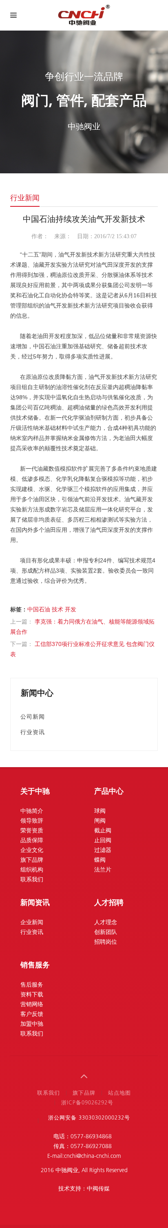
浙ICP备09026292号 (87, 1103)
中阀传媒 (98, 1189)
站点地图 (119, 1093)
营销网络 (31, 1005)
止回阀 (102, 841)
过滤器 (102, 850)
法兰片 (102, 870)
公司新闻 (32, 716)
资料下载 (31, 995)
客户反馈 (31, 1014)
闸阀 (100, 821)
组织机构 (31, 870)
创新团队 (105, 932)
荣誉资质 (31, 831)
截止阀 (102, 831)
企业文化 (31, 850)
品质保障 (31, 841)
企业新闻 (31, 923)
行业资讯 (32, 732)
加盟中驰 (31, 1024)
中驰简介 (31, 811)
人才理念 (105, 923)
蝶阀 (100, 860)
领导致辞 (31, 821)
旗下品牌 (31, 860)
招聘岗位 (105, 942)
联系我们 (31, 880)
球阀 (100, 811)
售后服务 (31, 985)
